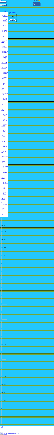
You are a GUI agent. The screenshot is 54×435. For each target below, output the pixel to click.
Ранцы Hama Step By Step (5, 16)
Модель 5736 (4, 50)
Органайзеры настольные (4, 165)
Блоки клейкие (3, 88)
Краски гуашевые (4, 145)
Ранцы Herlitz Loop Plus (5, 21)
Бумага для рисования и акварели (5, 93)
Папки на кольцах (4, 182)
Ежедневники (3, 110)
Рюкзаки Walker (3, 45)
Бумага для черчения (4, 97)
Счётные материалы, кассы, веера (5, 197)
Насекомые (4, 83)
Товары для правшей (3, 202)
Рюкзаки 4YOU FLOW (5, 56)
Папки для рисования (4, 176)
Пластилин (4, 187)
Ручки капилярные (4, 194)
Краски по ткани (4, 151)
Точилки (2, 203)
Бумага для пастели (3, 92)
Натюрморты (4, 82)
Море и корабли (4, 130)
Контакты (5, 10)
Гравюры (2, 104)
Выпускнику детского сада (5, 171)
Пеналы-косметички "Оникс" (5, 72)
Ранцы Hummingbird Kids (5, 29)
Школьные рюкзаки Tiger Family (5, 61)
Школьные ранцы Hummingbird (4, 24)
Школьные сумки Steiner (4, 68)
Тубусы (2, 207)
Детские (3, 108)
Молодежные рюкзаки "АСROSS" (5, 51)
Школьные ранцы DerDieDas (4, 31)
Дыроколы (2, 109)
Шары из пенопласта (5, 120)
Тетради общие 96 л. (3, 199)
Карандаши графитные (5, 124)
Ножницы (2, 162)
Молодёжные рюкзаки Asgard (4, 47)
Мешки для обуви (3, 78)
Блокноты (2, 89)
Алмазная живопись (14, 12)
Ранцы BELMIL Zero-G (5, 37)
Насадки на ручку (3, 161)
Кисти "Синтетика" (4, 139)
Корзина (5, 11)
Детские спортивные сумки (4, 66)
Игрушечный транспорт (5, 113)
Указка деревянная (3, 208)
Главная (2, 426)
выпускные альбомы (5, 434)
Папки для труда (3, 178)
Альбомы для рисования (4, 87)
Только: (2, 225)
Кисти (2, 135)
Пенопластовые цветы (5, 115)
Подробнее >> (12, 21)
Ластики (2, 152)
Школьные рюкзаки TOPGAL (4, 62)
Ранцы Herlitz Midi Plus (5, 20)
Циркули (2, 214)
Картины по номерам (3, 126)
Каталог (11, 12)
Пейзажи (3, 84)
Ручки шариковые (4, 192)
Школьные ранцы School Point (4, 30)
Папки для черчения (5, 98)
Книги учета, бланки (3, 141)
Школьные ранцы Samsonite (4, 40)
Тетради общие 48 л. (3, 198)
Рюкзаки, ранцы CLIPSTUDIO (4, 41)
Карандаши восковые (4, 125)
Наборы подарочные (3, 160)
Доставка (2, 427)
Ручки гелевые (4, 193)
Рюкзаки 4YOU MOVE (5, 55)
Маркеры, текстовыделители (4, 155)
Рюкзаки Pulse (3, 42)
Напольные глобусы (5, 103)
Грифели (2, 105)
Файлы (2, 209)
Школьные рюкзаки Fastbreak (4, 63)
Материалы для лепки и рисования (5, 156)
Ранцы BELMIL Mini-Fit (5, 36)
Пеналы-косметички (4, 77)
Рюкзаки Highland (3, 46)
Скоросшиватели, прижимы (5, 183)
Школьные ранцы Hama (4, 15)
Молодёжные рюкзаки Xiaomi (4, 52)
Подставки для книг (3, 188)
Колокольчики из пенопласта (5, 114)
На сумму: (35, 4)
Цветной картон (3, 213)
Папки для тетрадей (3, 177)
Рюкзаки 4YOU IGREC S (5, 57)
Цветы (3, 134)
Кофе (3, 129)
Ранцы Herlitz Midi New (5, 19)
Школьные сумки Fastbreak (4, 67)
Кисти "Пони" (4, 136)
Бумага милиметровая (5, 99)
